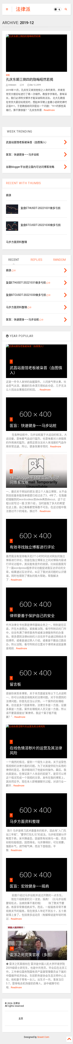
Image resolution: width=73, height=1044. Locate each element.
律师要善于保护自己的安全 (32, 616)
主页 (21, 1018)
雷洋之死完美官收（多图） (32, 955)
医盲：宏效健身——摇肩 (29, 886)
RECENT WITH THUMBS (23, 183)
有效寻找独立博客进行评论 (32, 547)
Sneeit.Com (43, 1037)
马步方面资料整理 (16, 241)
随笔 (8, 75)
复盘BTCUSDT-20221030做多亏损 (41, 224)
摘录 (8, 195)
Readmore (49, 110)
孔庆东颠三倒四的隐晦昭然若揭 (29, 79)
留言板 (15, 684)
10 (12, 948)
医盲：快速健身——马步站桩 (33, 425)
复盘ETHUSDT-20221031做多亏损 (40, 208)
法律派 (23, 9)
